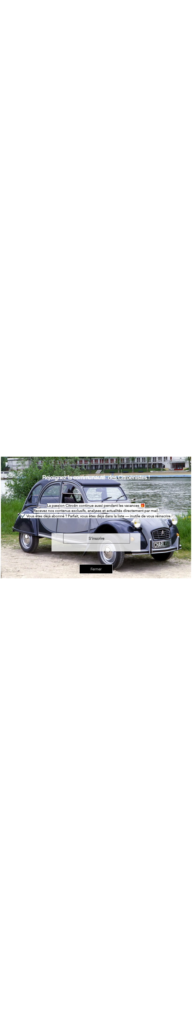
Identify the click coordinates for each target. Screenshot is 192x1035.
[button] (96, 581)
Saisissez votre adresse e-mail (87, 526)
